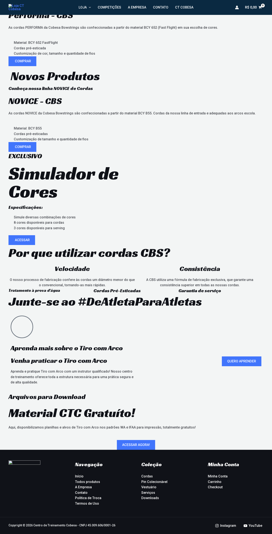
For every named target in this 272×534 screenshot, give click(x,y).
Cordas (147, 476)
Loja (83, 7)
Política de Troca (88, 498)
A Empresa (137, 7)
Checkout (215, 487)
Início (79, 476)
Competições (109, 7)
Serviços (148, 493)
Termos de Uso (87, 503)
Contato (160, 7)
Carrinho (214, 482)
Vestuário (148, 487)
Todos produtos (87, 482)
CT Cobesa (184, 7)
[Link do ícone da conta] (237, 7)
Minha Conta (218, 476)
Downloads (150, 498)
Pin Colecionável (154, 482)
